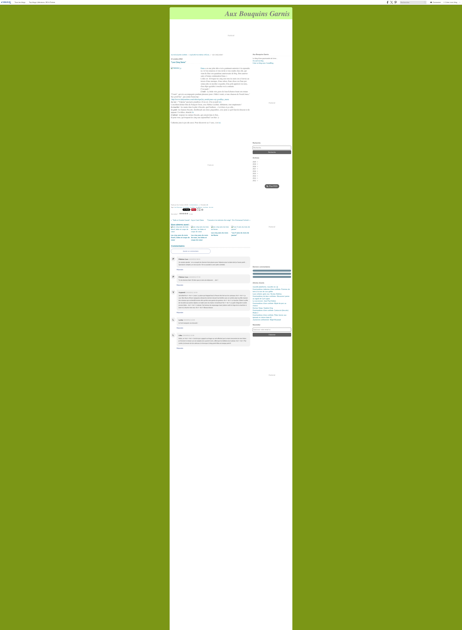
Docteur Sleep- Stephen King (263, 308)
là (193, 112)
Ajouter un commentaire (191, 251)
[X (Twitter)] (391, 2)
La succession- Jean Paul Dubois (264, 301)
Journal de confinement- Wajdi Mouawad (267, 320)
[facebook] (387, 2)
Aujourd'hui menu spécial (199, 55)
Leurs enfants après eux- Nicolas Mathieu (267, 294)
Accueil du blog (258, 61)
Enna (203, 68)
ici (220, 102)
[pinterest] (395, 2)
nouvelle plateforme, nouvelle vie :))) (265, 287)
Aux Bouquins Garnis (179, 55)
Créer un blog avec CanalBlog (263, 63)
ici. (220, 122)
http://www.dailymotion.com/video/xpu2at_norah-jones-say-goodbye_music (200, 99)
